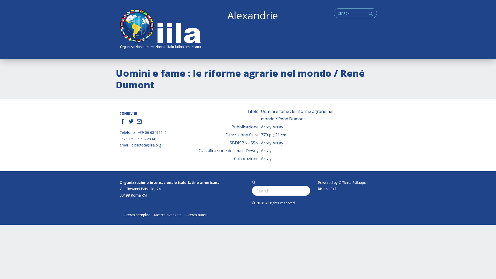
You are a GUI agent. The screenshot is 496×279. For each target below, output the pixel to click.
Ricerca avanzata (168, 215)
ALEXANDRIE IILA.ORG (160, 29)
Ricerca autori (196, 215)
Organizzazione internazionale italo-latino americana (170, 182)
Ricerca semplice (136, 215)
